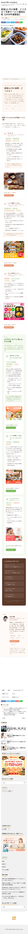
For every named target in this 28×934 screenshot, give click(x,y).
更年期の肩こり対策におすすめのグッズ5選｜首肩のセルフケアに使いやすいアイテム (14, 888)
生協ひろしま (15, 697)
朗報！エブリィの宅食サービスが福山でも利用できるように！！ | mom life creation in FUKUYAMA (15, 713)
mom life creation (11, 929)
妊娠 (3, 861)
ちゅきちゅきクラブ (18, 690)
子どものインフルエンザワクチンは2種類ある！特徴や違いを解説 (14, 892)
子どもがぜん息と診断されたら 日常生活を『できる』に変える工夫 (13, 897)
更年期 (3, 866)
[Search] (24, 783)
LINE (21, 22)
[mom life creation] (9, 2)
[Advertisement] (14, 60)
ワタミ (13, 693)
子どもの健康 (5, 869)
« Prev (3, 718)
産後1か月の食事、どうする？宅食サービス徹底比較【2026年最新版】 (14, 884)
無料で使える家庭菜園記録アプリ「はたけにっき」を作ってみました (13, 879)
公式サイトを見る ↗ (9, 195)
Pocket (17, 22)
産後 (3, 690)
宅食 (9, 690)
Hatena (13, 22)
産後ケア (13, 25)
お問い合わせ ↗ (14, 644)
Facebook (4, 22)
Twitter (8, 22)
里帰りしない (5, 693)
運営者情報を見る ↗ (14, 641)
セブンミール (5, 697)
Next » (23, 718)
